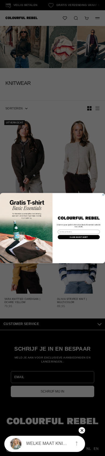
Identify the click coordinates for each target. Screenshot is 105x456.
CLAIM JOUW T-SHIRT (79, 237)
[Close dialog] (103, 194)
